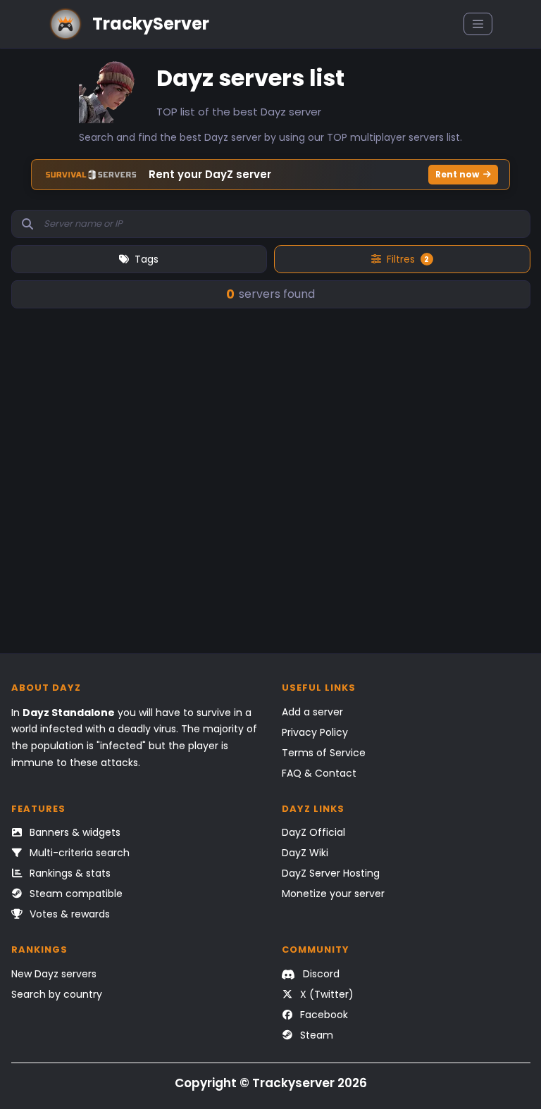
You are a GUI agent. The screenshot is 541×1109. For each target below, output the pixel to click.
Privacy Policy (315, 732)
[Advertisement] (270, 512)
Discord (320, 974)
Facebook (322, 1015)
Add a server (312, 712)
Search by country (56, 994)
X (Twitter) (325, 994)
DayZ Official (313, 832)
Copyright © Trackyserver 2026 (271, 1082)
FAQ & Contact (319, 773)
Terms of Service (324, 753)
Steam (315, 1035)
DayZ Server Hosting (331, 873)
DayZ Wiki (305, 853)
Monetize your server (333, 893)
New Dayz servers (54, 974)
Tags (146, 259)
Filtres (408, 259)
